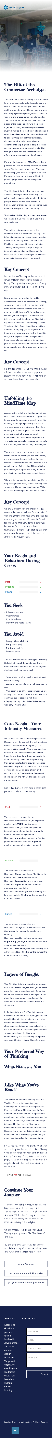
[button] (45, 5)
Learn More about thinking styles (26, 1273)
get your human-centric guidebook (26, 1282)
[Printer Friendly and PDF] (18, 1174)
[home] (12, 5)
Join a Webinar (26, 1264)
